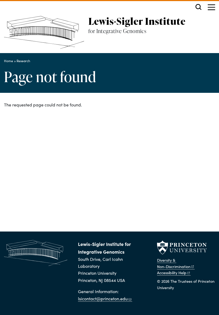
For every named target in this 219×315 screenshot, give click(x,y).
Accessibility (171, 272)
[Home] (46, 34)
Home (8, 61)
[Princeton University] (182, 247)
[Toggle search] (198, 7)
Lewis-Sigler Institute (137, 21)
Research (23, 61)
